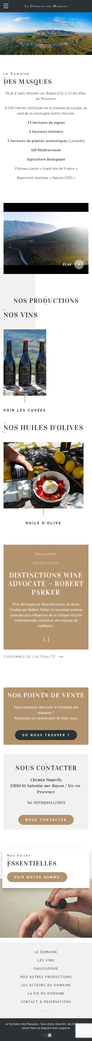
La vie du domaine (46, 993)
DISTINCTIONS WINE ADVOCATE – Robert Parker (46, 584)
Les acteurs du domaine (46, 985)
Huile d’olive (44, 522)
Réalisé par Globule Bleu (46, 1035)
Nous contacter (46, 820)
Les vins (46, 960)
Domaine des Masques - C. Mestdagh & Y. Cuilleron (46, 6)
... (46, 639)
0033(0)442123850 (49, 802)
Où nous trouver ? (46, 735)
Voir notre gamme (37, 877)
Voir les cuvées (25, 410)
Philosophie (46, 968)
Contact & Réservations (46, 1002)
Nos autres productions (46, 977)
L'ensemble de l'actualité (30, 657)
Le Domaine (46, 952)
